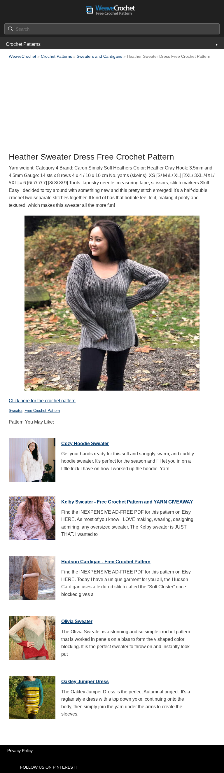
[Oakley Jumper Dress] (32, 696)
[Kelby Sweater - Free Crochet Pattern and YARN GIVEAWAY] (32, 517)
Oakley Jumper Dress (85, 681)
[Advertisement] (112, 107)
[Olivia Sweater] (32, 636)
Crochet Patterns (23, 44)
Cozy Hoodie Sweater (85, 443)
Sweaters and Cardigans (99, 56)
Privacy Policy (20, 750)
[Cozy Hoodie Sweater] (32, 458)
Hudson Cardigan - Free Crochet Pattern (105, 561)
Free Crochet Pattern (42, 410)
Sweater (15, 410)
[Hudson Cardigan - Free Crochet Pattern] (32, 576)
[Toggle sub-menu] (216, 44)
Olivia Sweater (76, 621)
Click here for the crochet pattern (42, 400)
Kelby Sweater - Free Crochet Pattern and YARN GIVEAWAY (127, 501)
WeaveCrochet (22, 56)
